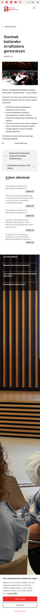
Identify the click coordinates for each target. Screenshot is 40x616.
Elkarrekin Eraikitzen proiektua (23, 90)
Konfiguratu (20, 605)
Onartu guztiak (20, 599)
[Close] (37, 577)
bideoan (14, 139)
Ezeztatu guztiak (20, 611)
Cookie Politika (12, 593)
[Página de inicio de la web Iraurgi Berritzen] (11, 9)
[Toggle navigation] (34, 8)
